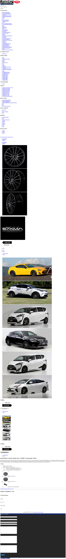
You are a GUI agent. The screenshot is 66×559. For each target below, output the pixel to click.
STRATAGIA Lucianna (6, 90)
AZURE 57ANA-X (5, 74)
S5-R (3, 112)
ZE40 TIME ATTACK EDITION (7, 49)
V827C (3, 133)
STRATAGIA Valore (5, 92)
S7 (2, 113)
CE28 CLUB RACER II (6, 13)
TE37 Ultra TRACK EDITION (7, 40)
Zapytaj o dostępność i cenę (5, 558)
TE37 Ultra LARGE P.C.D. (6, 38)
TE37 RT (3, 34)
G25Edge (3, 21)
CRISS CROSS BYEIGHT (6, 100)
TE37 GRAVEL (4, 29)
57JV (3, 63)
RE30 (3, 26)
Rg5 (3, 103)
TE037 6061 (4, 27)
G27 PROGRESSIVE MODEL (7, 24)
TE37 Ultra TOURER (5, 39)
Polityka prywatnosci (37, 512)
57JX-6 (3, 65)
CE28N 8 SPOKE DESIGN (6, 16)
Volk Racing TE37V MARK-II (7, 47)
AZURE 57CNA (5, 76)
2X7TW (3, 123)
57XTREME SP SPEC (5, 72)
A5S (3, 126)
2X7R (3, 122)
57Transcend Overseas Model (6, 69)
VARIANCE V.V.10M (5, 93)
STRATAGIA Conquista (6, 89)
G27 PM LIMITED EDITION (7, 23)
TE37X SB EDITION (5, 44)
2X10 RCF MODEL (5, 117)
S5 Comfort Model (5, 111)
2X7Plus (3, 121)
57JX (3, 64)
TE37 (3, 28)
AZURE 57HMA (5, 78)
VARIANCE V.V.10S (5, 94)
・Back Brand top (5, 253)
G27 (3, 22)
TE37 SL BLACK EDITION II (7, 35)
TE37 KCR (4, 31)
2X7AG (3, 120)
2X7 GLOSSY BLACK (6, 119)
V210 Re (3, 131)
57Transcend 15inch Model (6, 68)
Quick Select (2, 5)
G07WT (3, 83)
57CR (3, 58)
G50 (3, 25)
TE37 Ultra (4, 37)
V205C (3, 130)
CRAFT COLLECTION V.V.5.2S (7, 87)
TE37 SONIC (4, 36)
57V (3, 70)
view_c (3, 251)
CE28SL (3, 17)
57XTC (3, 71)
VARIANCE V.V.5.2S (5, 95)
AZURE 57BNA (5, 75)
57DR (3, 60)
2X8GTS (3, 124)
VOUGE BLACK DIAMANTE (7, 96)
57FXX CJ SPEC (5, 62)
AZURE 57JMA (4, 79)
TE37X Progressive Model (6, 43)
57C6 (3, 57)
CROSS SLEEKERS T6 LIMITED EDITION (9, 102)
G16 (3, 18)
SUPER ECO (4, 53)
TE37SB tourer (4, 42)
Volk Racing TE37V (5, 45)
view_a (3, 250)
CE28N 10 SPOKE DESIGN (6, 15)
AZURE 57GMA (5, 77)
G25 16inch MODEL (5, 20)
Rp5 (3, 104)
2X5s (3, 118)
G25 (3, 19)
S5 (2, 110)
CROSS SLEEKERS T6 (6, 101)
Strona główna (4, 138)
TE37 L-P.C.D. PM (5, 33)
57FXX (3, 61)
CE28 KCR (4, 14)
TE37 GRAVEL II (5, 30)
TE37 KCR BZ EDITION (6, 32)
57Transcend (4, 67)
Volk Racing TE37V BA (6, 46)
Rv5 (3, 105)
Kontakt (3, 140)
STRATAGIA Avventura (6, 88)
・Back (3, 254)
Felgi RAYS (4, 139)
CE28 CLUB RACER (5, 12)
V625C (3, 132)
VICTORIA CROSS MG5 (6, 106)
